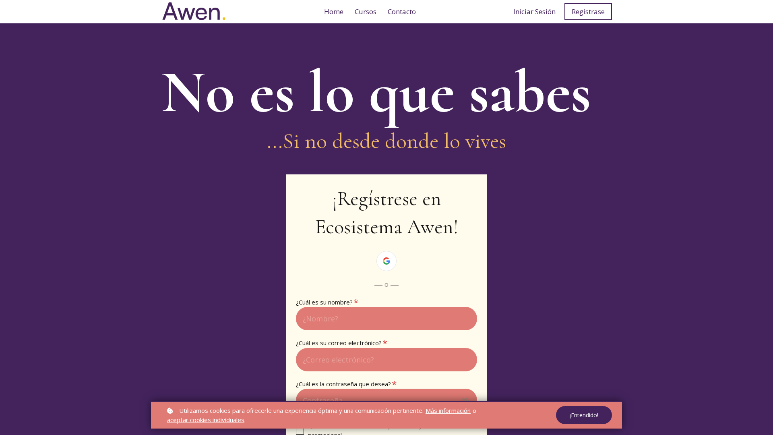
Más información (448, 410)
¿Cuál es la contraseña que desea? (346, 384)
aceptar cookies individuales (205, 420)
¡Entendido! (584, 415)
